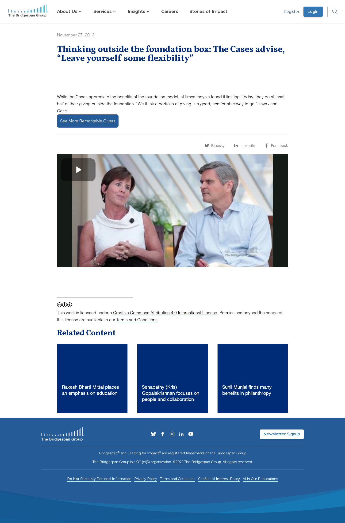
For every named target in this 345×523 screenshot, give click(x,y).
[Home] (28, 11)
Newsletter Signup (282, 434)
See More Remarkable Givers (87, 121)
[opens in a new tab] (153, 434)
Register (291, 11)
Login (313, 11)
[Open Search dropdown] (333, 12)
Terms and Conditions (136, 319)
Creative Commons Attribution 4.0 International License (165, 312)
